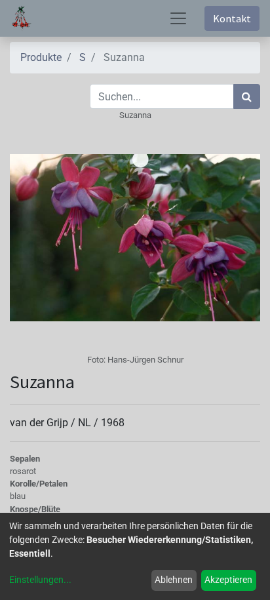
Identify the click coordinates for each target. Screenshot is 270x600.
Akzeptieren (228, 579)
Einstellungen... (40, 579)
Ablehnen (174, 579)
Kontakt (232, 18)
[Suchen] (246, 96)
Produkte (41, 57)
